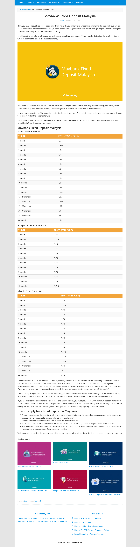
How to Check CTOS (60, 463)
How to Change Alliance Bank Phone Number (105, 494)
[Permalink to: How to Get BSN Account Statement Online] (34, 479)
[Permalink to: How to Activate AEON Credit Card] (34, 453)
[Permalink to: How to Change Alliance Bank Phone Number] (105, 481)
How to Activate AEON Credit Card (30, 466)
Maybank (38, 501)
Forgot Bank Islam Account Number (66, 491)
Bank (25, 501)
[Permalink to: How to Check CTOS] (70, 451)
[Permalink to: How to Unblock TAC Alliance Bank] (105, 453)
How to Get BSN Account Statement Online (33, 491)
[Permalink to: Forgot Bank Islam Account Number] (70, 479)
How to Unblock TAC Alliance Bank (101, 466)
